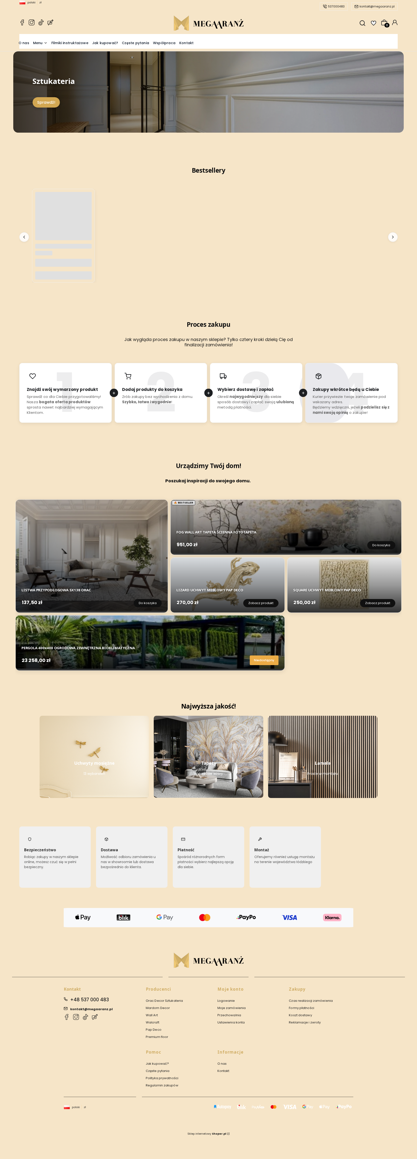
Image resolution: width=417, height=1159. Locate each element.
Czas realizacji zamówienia (311, 1000)
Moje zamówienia (231, 1008)
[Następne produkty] (393, 237)
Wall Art (152, 1015)
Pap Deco (153, 1029)
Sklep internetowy (207, 1134)
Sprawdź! (46, 102)
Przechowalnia (229, 1015)
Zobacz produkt (260, 603)
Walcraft (152, 1022)
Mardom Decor (158, 1008)
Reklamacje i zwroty (305, 1022)
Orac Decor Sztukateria (164, 1000)
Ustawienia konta (231, 1022)
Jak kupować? (157, 1063)
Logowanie (226, 1000)
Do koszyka (63, 275)
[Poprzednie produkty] (24, 237)
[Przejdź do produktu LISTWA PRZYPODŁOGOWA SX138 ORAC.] (92, 555)
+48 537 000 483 (89, 999)
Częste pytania (157, 1071)
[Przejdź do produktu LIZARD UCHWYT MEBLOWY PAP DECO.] (228, 584)
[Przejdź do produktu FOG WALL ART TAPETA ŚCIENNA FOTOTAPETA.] (286, 526)
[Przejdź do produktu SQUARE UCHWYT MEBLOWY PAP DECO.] (344, 584)
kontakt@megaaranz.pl (377, 6)
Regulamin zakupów (162, 1085)
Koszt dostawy (300, 1015)
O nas (222, 1063)
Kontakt (223, 1071)
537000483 (336, 6)
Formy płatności (301, 1008)
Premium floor (157, 1037)
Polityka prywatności (162, 1078)
